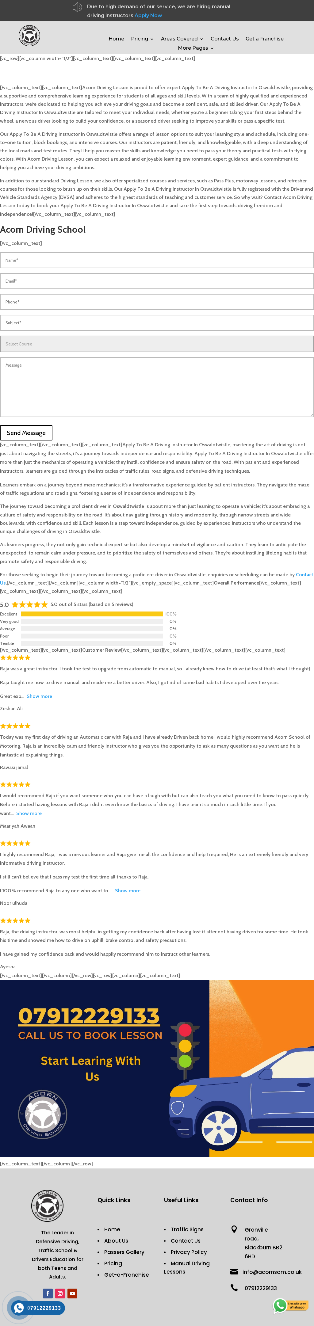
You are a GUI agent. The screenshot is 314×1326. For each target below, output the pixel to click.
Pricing (139, 39)
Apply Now (148, 15)
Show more (39, 696)
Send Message (26, 432)
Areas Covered (179, 39)
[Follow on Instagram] (60, 1293)
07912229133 (261, 1288)
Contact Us (225, 39)
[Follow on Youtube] (72, 1293)
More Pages (193, 48)
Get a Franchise (265, 39)
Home (116, 39)
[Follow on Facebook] (48, 1293)
